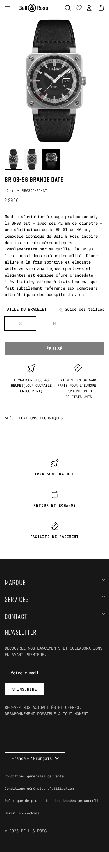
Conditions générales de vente (34, 776)
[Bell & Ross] (33, 8)
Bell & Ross (34, 830)
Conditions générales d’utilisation (39, 788)
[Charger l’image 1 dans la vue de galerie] (54, 81)
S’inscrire (24, 689)
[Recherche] (69, 7)
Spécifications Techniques (34, 418)
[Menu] (7, 7)
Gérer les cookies (22, 813)
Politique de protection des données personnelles (53, 800)
